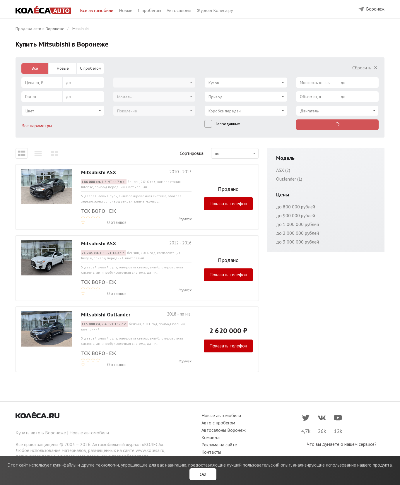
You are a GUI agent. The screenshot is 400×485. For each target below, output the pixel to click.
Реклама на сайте (219, 445)
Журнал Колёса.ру (215, 10)
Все (35, 68)
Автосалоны (179, 10)
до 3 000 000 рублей (297, 242)
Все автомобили (97, 10)
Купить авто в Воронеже (41, 433)
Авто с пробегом (218, 423)
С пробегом (150, 10)
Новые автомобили (89, 433)
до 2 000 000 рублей (297, 233)
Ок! (203, 474)
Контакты (211, 452)
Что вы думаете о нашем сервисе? (342, 444)
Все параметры (37, 125)
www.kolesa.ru (150, 450)
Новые (126, 10)
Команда (210, 437)
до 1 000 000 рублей (297, 224)
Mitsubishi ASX (98, 172)
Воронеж (185, 219)
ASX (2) (283, 170)
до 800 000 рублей (295, 207)
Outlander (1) (289, 179)
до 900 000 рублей (295, 215)
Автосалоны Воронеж (223, 430)
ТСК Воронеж (98, 211)
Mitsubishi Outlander (105, 314)
